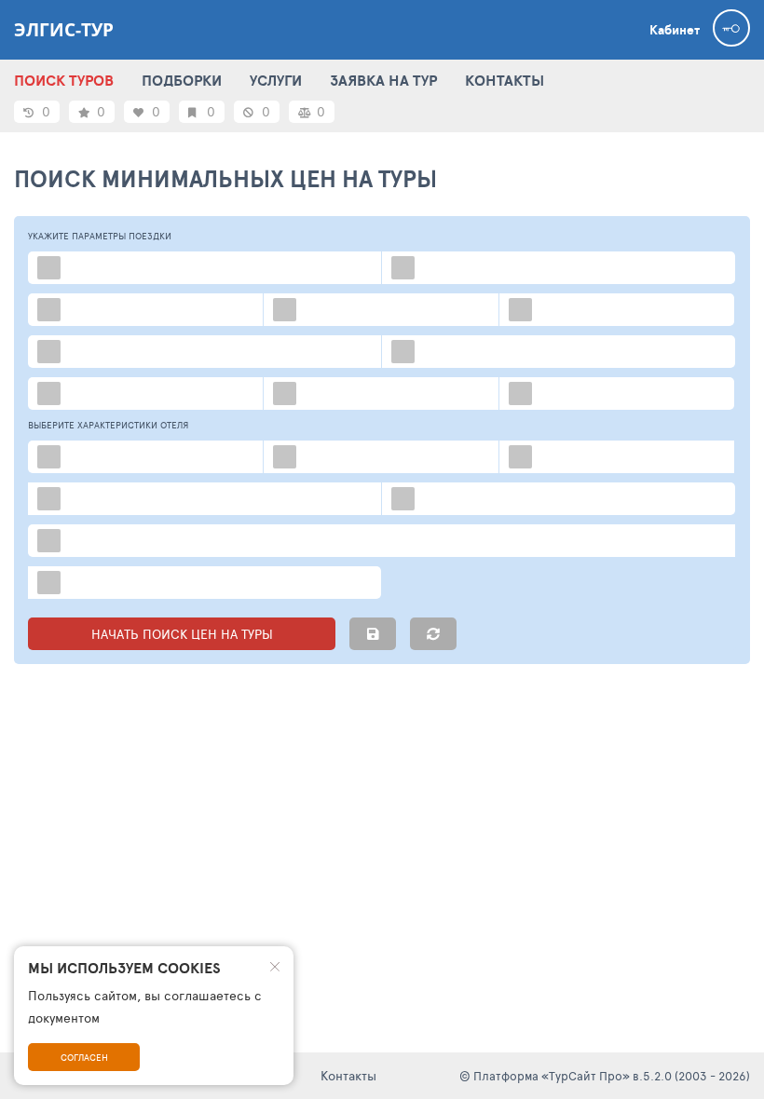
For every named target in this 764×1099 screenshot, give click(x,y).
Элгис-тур (64, 30)
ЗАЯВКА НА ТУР (383, 80)
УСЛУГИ (276, 80)
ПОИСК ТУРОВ (64, 80)
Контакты (348, 1075)
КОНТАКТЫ (504, 80)
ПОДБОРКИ (182, 80)
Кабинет (674, 29)
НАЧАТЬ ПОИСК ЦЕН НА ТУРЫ (182, 634)
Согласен (84, 1057)
